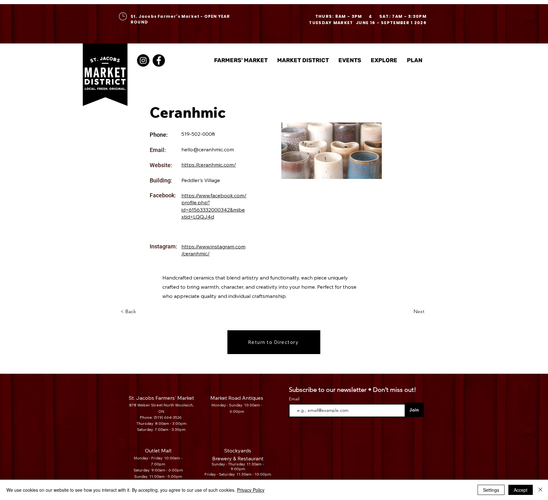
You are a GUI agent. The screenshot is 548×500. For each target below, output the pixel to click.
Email (295, 399)
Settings (491, 490)
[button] (303, 60)
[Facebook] (159, 60)
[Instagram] (143, 60)
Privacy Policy (250, 490)
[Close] (540, 490)
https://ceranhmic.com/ (208, 164)
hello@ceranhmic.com (207, 149)
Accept (520, 490)
